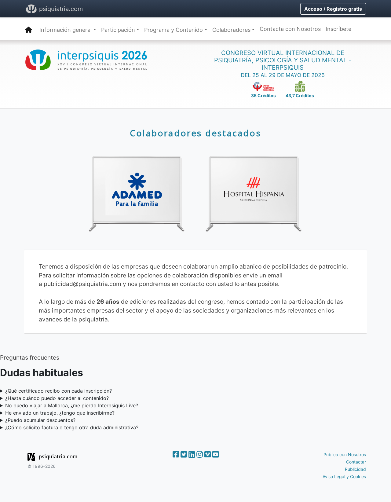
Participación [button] (118, 30)
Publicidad (355, 469)
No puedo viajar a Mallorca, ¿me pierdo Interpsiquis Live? (71, 405)
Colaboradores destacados (195, 133)
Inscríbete (338, 29)
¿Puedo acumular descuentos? (40, 420)
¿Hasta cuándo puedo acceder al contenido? (57, 398)
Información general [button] (65, 30)
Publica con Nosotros (344, 454)
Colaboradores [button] (231, 30)
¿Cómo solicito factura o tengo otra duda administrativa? (71, 427)
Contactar (356, 461)
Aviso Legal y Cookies (344, 476)
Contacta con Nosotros (290, 29)
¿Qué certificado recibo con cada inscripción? (58, 391)
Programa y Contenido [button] (173, 30)
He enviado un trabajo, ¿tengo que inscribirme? (60, 413)
